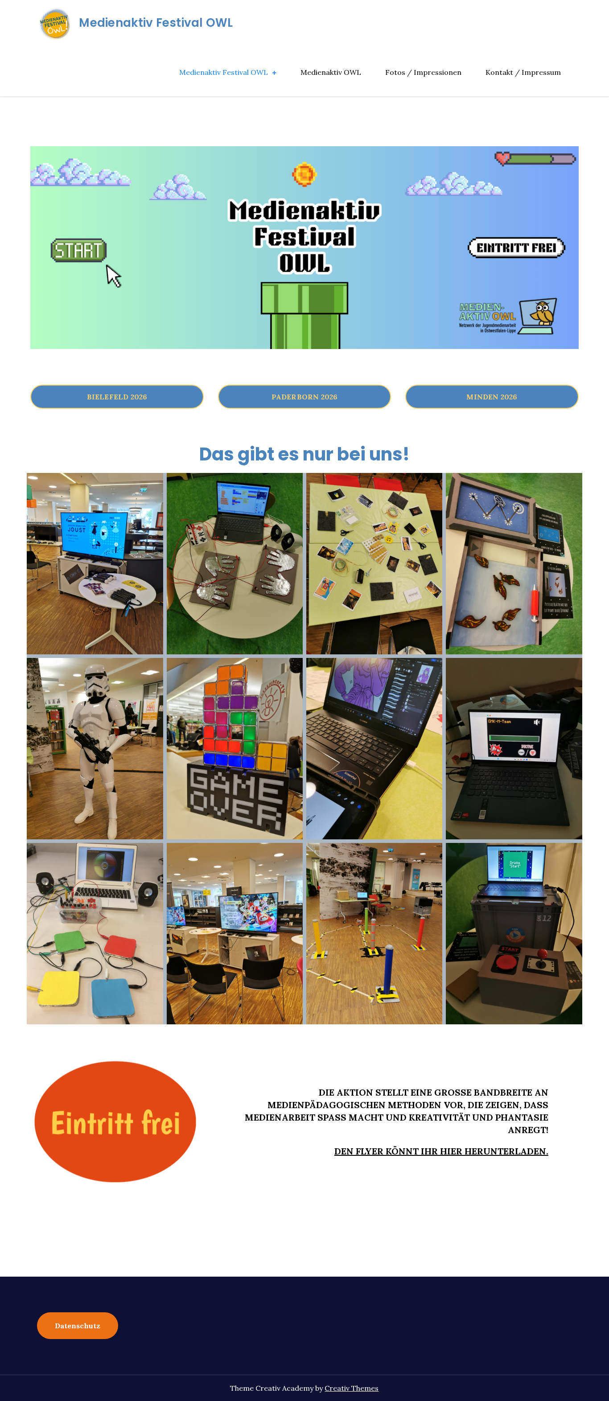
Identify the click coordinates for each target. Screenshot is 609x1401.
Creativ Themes (352, 1388)
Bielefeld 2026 (117, 396)
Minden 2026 (491, 396)
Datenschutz (77, 1325)
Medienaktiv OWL (330, 72)
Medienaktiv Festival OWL (156, 23)
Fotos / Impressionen (423, 72)
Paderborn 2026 (305, 396)
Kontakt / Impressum (523, 72)
